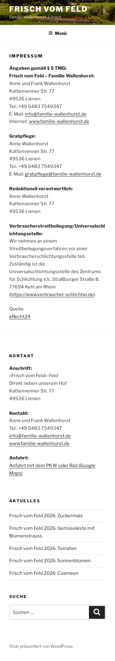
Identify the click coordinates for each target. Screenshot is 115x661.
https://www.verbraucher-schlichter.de (52, 294)
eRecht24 (19, 316)
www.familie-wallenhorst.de (59, 121)
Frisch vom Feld (48, 9)
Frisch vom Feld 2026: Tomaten (43, 548)
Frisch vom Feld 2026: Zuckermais (46, 515)
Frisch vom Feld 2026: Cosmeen (44, 573)
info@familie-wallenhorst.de (55, 114)
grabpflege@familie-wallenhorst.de (63, 174)
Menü (61, 33)
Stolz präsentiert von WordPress (41, 646)
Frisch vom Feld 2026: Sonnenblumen (50, 560)
